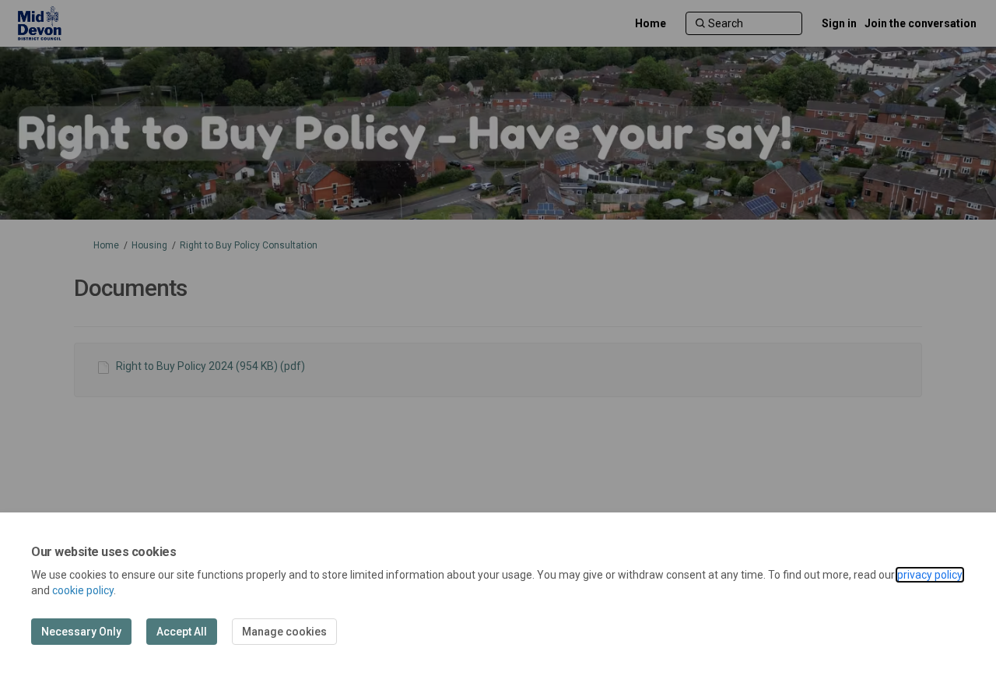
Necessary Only (81, 631)
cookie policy (83, 590)
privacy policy (930, 575)
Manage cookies (284, 631)
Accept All (181, 631)
